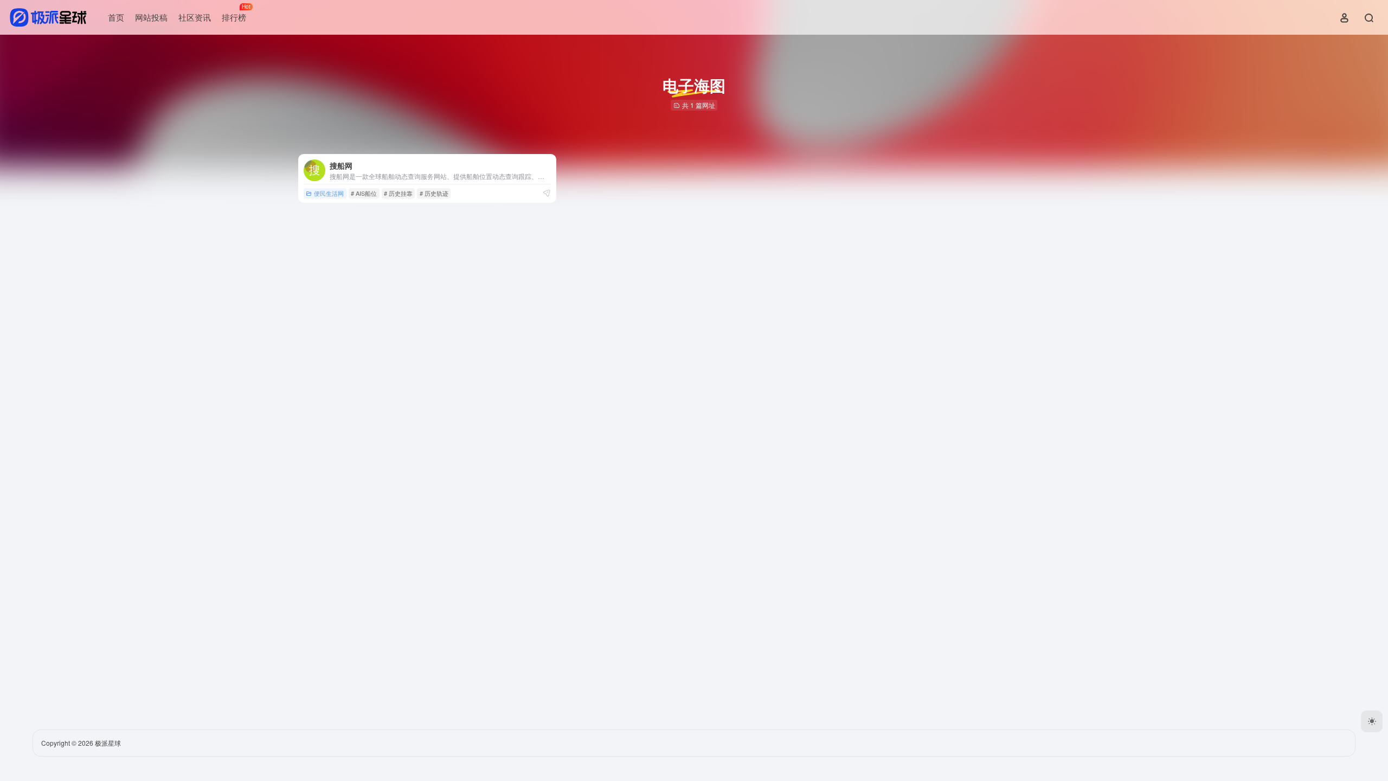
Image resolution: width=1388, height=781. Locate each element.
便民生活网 (329, 193)
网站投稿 (151, 17)
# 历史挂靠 (398, 193)
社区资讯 (194, 17)
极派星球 (108, 742)
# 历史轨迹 (434, 193)
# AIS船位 (364, 193)
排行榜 (236, 13)
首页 (116, 17)
